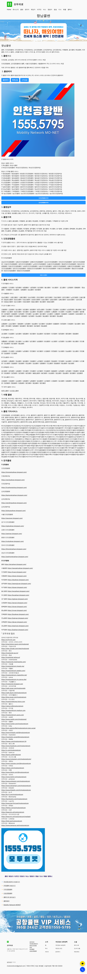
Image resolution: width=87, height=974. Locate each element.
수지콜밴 (50, 314)
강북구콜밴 (23, 297)
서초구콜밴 (45, 299)
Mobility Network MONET (12, 905)
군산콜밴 (11, 351)
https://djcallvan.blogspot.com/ (18, 580)
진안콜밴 (14, 353)
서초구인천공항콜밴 (45, 266)
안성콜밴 (68, 312)
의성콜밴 (51, 373)
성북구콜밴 (62, 299)
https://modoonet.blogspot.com (12, 684)
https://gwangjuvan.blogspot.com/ (19, 583)
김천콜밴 (40, 371)
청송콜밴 (65, 373)
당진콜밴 (33, 341)
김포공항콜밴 (8, 893)
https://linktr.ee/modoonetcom (11, 821)
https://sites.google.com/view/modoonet (15, 648)
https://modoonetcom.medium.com (13, 710)
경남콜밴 (31, 290)
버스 (27, 876)
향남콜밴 (60, 316)
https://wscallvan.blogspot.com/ (18, 591)
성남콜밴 (33, 312)
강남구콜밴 (5, 297)
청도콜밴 (58, 373)
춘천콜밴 (8, 326)
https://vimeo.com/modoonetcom (12, 768)
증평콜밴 (76, 334)
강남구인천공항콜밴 (7, 262)
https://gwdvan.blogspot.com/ (11, 533)
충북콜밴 (77, 287)
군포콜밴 (56, 309)
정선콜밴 (77, 324)
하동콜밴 (21, 383)
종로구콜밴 (35, 302)
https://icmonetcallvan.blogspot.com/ (14, 472)
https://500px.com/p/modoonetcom (13, 808)
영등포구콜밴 (8, 302)
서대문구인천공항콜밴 (30, 266)
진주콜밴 (76, 381)
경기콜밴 (63, 287)
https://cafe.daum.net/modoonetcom (14, 693)
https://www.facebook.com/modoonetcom (15, 746)
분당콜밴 (40, 312)
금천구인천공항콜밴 (25, 264)
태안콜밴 (14, 343)
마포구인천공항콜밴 (14, 266)
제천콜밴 (47, 334)
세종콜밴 (26, 287)
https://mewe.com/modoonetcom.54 (13, 741)
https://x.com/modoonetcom (11, 750)
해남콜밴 (64, 363)
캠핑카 (32, 876)
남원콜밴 (26, 351)
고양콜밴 (11, 309)
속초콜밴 (35, 324)
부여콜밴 (47, 341)
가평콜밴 (4, 309)
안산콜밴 (61, 312)
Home (9, 9)
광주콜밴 (33, 287)
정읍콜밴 (7, 353)
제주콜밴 (38, 290)
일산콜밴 (18, 309)
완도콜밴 (28, 363)
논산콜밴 (26, 341)
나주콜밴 (40, 361)
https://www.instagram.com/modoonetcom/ (16, 759)
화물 (45, 876)
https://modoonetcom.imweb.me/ (12, 666)
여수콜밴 (7, 363)
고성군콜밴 (12, 324)
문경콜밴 (47, 371)
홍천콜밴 (30, 326)
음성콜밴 (40, 334)
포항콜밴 (80, 373)
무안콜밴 (61, 361)
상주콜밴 (61, 371)
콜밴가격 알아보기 (10, 897)
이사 (41, 876)
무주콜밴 (33, 351)
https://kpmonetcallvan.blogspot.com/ (14, 495)
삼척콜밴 (27, 324)
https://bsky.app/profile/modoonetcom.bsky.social (18, 728)
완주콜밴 (54, 351)
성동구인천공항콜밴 (59, 266)
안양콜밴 (76, 312)
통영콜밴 (14, 383)
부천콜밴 (26, 312)
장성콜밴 (35, 363)
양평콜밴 (14, 314)
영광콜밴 (14, 363)
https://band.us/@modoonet (11, 755)
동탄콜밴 (53, 316)
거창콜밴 (11, 381)
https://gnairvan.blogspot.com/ (18, 626)
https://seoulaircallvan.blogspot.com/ (20, 568)
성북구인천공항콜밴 (73, 266)
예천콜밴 (28, 373)
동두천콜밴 (17, 312)
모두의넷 (18, 4)
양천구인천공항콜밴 (19, 268)
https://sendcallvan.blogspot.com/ (13, 480)
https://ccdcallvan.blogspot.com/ (12, 541)
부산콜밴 (55, 287)
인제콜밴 (70, 324)
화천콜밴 (37, 326)
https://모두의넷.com (8, 640)
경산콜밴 (4, 371)
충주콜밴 (68, 334)
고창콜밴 (4, 351)
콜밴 (6, 876)
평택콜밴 (24, 316)
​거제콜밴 (4, 381)
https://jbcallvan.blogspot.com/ (18, 614)
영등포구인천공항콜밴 (34, 268)
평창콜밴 (23, 326)
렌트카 (22, 876)
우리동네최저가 (34, 943)
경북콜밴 (24, 290)
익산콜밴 (61, 351)
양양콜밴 (49, 324)
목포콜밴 (54, 361)
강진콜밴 (4, 361)
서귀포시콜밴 (14, 391)
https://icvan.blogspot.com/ (17, 572)
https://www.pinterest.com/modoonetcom (15, 781)
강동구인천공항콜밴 (22, 262)
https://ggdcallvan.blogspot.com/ (12, 526)
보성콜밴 (68, 361)
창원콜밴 (7, 383)
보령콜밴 (40, 341)
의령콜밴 (68, 381)
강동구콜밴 (14, 297)
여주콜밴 (21, 314)
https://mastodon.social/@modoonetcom (15, 737)
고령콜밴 (18, 371)
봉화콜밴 (54, 371)
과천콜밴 (26, 309)
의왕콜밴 (71, 314)
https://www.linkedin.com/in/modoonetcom (16, 790)
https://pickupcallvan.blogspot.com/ (13, 510)
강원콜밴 (70, 287)
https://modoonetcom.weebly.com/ (13, 671)
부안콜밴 (40, 351)
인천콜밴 (11, 287)
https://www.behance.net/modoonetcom (15, 825)
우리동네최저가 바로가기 (12, 882)
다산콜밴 (10, 312)
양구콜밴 (42, 324)
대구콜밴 (40, 287)
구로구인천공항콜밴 (10, 264)
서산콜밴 (54, 341)
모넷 (31, 947)
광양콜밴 (26, 361)
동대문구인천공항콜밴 (69, 264)
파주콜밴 (10, 316)
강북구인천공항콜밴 (36, 262)
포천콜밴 (31, 316)
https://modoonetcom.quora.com (12, 715)
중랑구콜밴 (50, 302)
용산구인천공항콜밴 (49, 268)
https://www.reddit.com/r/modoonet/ (14, 719)
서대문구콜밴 (35, 299)
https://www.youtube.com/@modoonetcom (16, 763)
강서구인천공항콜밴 (50, 262)
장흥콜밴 (43, 363)
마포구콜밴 (26, 299)
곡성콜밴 (18, 361)
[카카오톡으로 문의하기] (82, 963)
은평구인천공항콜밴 (63, 268)
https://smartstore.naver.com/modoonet (15, 644)
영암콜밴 (21, 363)
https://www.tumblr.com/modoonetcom (14, 724)
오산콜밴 (35, 314)
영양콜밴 (7, 373)
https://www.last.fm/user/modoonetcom (15, 803)
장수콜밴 (76, 351)
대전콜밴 (18, 287)
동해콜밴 (20, 324)
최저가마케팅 (33, 945)
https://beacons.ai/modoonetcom (12, 812)
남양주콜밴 (70, 309)
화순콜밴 (71, 363)
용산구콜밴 (17, 302)
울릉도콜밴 (36, 373)
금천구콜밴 (65, 297)
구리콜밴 (48, 309)
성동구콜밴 (53, 299)
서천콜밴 (61, 341)
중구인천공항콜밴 (10, 270)
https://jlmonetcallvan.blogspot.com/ (13, 549)
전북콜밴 (9, 290)
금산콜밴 (18, 341)
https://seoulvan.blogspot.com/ (12, 518)
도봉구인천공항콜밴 (53, 264)
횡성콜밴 (44, 326)
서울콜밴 (4, 287)
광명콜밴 (33, 309)
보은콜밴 (18, 334)
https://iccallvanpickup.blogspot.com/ (14, 487)
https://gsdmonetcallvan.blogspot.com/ (14, 557)
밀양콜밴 (40, 381)
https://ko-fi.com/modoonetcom (12, 794)
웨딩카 (11, 876)
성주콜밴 (68, 371)
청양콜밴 (7, 343)
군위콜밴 (33, 371)
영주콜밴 (14, 373)
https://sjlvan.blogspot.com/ (17, 576)
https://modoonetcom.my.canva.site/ (13, 679)
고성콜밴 (18, 381)
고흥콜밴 (11, 361)
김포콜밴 (63, 309)
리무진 (17, 876)
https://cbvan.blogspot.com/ (17, 606)
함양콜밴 (35, 383)
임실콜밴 (68, 351)
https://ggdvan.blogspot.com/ (18, 599)
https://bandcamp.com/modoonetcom (14, 799)
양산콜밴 (61, 381)
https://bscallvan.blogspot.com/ (18, 595)
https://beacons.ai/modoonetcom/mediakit (16, 816)
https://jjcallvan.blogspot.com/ (18, 630)
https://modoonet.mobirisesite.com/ (13, 662)
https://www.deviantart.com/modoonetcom (16, 786)
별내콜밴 (78, 309)
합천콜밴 (43, 383)
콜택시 (50, 876)
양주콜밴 (7, 314)
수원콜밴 (47, 312)
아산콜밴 (68, 341)
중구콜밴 (43, 302)
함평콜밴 (57, 363)
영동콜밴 (26, 334)
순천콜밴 (76, 361)
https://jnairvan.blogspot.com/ (18, 618)
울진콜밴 (44, 373)
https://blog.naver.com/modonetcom (13, 697)
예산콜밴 (76, 341)
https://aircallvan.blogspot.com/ (15, 564)
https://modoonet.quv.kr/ (9, 653)
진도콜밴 (50, 363)
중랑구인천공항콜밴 (23, 270)
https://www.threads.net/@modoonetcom (15, 732)
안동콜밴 (76, 371)
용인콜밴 (43, 314)
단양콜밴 (11, 334)
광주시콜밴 (40, 309)
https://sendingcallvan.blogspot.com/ (14, 503)
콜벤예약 (6, 901)
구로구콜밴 (57, 297)
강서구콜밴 (31, 297)
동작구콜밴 (17, 299)
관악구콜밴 (40, 297)
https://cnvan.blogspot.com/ (17, 610)
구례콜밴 (33, 361)
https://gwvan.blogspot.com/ (17, 603)
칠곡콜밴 (73, 373)
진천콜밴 (54, 334)
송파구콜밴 (70, 299)
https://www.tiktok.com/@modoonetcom (15, 772)
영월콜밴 (56, 324)
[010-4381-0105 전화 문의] (82, 969)
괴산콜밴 (4, 334)
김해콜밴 (26, 381)
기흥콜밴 (57, 314)
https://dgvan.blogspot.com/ (17, 587)
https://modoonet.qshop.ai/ (10, 657)
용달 (37, 876)
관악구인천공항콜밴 (65, 262)
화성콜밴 (46, 316)
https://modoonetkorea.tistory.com (13, 701)
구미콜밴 (26, 371)
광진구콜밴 (48, 297)
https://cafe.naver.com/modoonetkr (13, 688)
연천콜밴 (28, 314)
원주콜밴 (63, 324)
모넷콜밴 (32, 949)
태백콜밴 (16, 326)
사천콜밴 (47, 381)
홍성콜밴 (21, 343)
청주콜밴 (61, 334)
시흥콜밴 (54, 312)
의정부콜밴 (79, 314)
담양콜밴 (47, 361)
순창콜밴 (47, 351)
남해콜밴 (33, 381)
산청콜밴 (54, 381)
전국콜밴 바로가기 (10, 886)
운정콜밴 (17, 316)
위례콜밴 (64, 314)
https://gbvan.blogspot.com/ (17, 622)
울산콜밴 (47, 287)
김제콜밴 (18, 351)
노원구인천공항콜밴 (39, 264)
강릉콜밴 (4, 324)
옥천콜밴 (33, 334)
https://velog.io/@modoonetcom (12, 706)
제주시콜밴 (5, 391)
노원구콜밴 (74, 297)
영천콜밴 (21, 373)
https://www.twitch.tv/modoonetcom (13, 777)
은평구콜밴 (26, 302)
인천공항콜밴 (8, 889)
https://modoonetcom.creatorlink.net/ (14, 675)
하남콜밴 (38, 316)
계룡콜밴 (4, 341)
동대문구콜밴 (8, 299)
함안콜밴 (28, 383)
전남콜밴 (16, 290)
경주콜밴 (11, 371)
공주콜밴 (11, 341)
